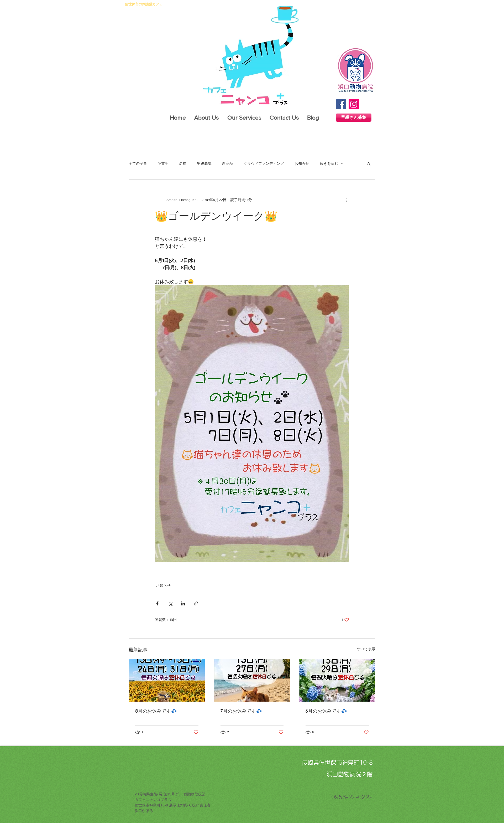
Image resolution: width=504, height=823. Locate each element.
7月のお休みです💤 (241, 711)
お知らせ (302, 163)
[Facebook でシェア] (157, 603)
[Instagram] (354, 104)
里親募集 (204, 163)
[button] (368, 164)
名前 (182, 163)
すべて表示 (366, 649)
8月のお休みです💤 (156, 711)
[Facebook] (341, 104)
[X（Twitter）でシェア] (170, 603)
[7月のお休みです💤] (252, 680)
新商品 (227, 163)
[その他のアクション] (346, 200)
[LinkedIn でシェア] (183, 603)
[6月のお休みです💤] (337, 680)
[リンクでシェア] (195, 603)
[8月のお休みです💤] (167, 680)
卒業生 (163, 163)
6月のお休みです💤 (326, 711)
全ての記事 (138, 163)
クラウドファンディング (264, 163)
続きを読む (329, 163)
